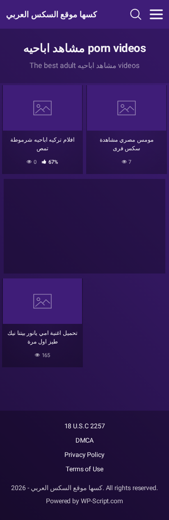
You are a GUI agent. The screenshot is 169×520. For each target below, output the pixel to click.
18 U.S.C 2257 (84, 426)
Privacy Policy (84, 455)
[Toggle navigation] (156, 14)
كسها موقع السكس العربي (51, 14)
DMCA (84, 440)
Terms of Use (84, 469)
